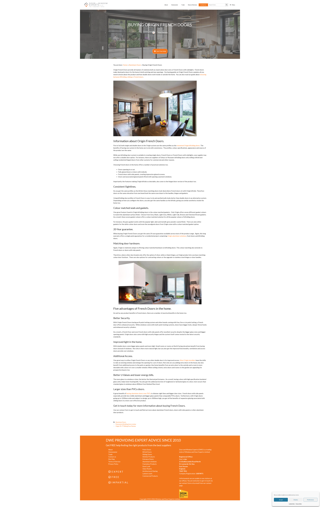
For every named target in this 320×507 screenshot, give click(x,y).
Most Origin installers (187, 360)
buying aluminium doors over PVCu (138, 393)
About (166, 5)
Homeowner (174, 5)
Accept (281, 500)
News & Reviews (192, 5)
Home (125, 65)
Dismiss (296, 500)
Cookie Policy (292, 503)
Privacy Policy (299, 503)
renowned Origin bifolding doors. (188, 145)
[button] (232, 4)
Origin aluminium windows (177, 236)
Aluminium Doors (135, 65)
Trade (183, 5)
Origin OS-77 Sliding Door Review (126, 426)
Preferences (310, 500)
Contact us (203, 5)
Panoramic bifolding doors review (126, 424)
